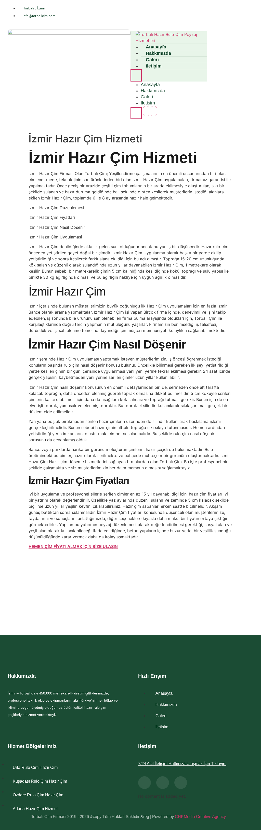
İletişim (154, 66)
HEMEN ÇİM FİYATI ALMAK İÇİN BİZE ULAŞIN (73, 546)
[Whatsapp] (162, 782)
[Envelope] (180, 782)
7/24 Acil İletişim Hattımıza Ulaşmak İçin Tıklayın (182, 763)
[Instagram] (247, 12)
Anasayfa (150, 84)
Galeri (147, 96)
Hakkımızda (153, 90)
